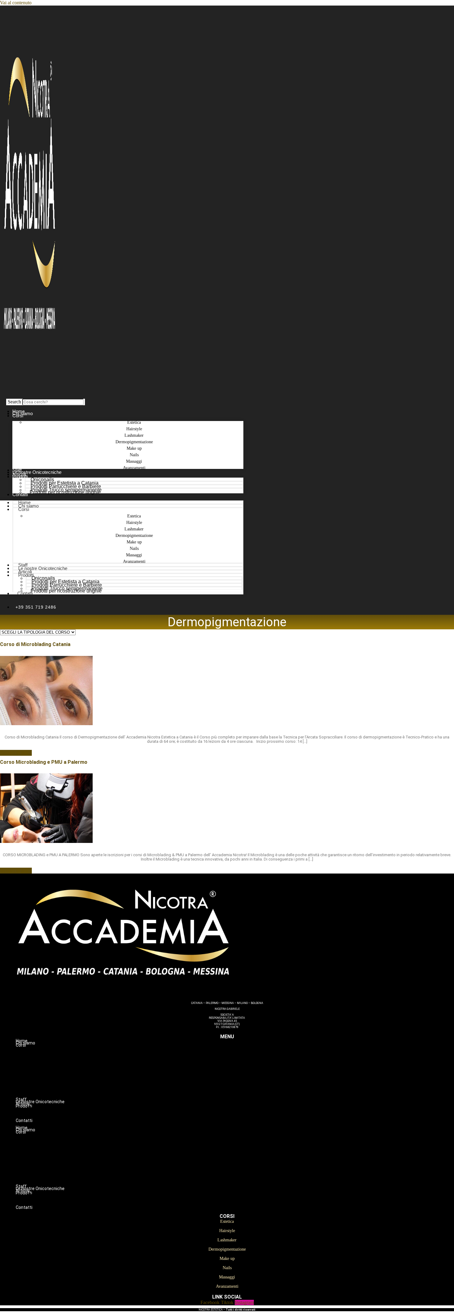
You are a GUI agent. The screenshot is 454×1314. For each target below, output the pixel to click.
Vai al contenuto (16, 2)
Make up (239, 1077)
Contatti (20, 494)
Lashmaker (239, 1064)
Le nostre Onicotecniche (42, 568)
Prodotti (20, 476)
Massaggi (239, 1090)
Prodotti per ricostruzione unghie (65, 492)
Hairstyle (239, 1058)
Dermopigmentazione (239, 1071)
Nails (239, 1084)
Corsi (17, 415)
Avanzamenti (134, 468)
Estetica (239, 1051)
